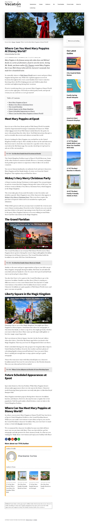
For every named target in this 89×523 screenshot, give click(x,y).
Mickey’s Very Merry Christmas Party (21, 105)
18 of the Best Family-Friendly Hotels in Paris (73, 193)
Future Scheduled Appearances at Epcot (22, 111)
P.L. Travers (29, 65)
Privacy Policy (29, 519)
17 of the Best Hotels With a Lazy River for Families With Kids (73, 144)
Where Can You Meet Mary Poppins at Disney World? (26, 113)
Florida (20, 424)
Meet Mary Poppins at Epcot (18, 102)
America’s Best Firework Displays (73, 119)
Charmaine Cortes (27, 456)
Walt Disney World (26, 75)
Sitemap (35, 519)
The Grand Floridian (15, 107)
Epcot (11, 131)
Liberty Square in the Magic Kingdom (21, 109)
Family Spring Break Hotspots (72, 96)
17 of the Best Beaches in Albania (74, 169)
